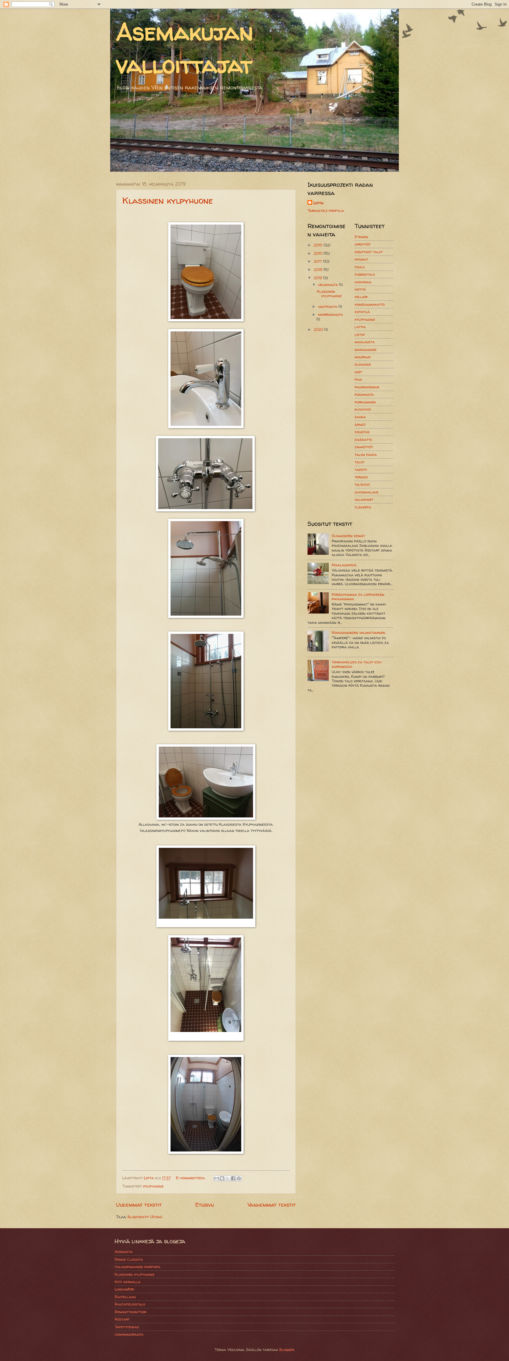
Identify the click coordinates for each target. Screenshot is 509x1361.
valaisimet (364, 499)
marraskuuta (330, 314)
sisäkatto (363, 439)
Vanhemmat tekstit (271, 1204)
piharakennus (367, 387)
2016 (318, 253)
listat (360, 334)
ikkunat (361, 259)
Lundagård (124, 1289)
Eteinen (361, 236)
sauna (360, 416)
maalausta (365, 341)
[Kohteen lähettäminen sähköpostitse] (216, 1178)
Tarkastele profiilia (326, 210)
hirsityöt (363, 244)
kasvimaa (363, 281)
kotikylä (362, 311)
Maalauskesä (344, 564)
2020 (319, 329)
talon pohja (366, 454)
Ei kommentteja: (191, 1177)
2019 (318, 277)
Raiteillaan (125, 1296)
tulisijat (362, 484)
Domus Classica (129, 1259)
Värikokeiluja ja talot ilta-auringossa (357, 664)
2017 (318, 261)
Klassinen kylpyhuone (167, 200)
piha (358, 379)
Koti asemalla (128, 1281)
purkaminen (365, 402)
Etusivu (204, 1204)
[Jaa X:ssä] (228, 1178)
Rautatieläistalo (130, 1304)
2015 (318, 245)
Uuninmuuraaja (129, 1334)
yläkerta (363, 507)
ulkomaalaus (367, 492)
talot (359, 461)
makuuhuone (365, 349)
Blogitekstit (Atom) (145, 1216)
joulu (360, 266)
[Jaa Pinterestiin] (239, 1178)
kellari (361, 296)
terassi (361, 477)
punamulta (364, 394)
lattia (360, 326)
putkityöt (363, 409)
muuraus (363, 356)
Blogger (286, 1349)
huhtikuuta (328, 306)
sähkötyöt (364, 446)
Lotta (318, 202)
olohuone (363, 364)
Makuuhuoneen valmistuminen (358, 632)
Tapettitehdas (127, 1326)
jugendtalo (365, 274)
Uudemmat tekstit (139, 1204)
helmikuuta (328, 284)
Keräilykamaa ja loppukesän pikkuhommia (358, 596)
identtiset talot (369, 251)
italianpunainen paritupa (137, 1266)
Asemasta (124, 1251)
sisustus (362, 431)
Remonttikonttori (130, 1311)
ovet (358, 371)
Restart (122, 1319)
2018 (318, 269)
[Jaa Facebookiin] (233, 1178)
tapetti (361, 469)
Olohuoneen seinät (348, 535)
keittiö (360, 289)
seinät (360, 424)
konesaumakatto (370, 304)
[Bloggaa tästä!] (222, 1178)
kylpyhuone (153, 1186)
